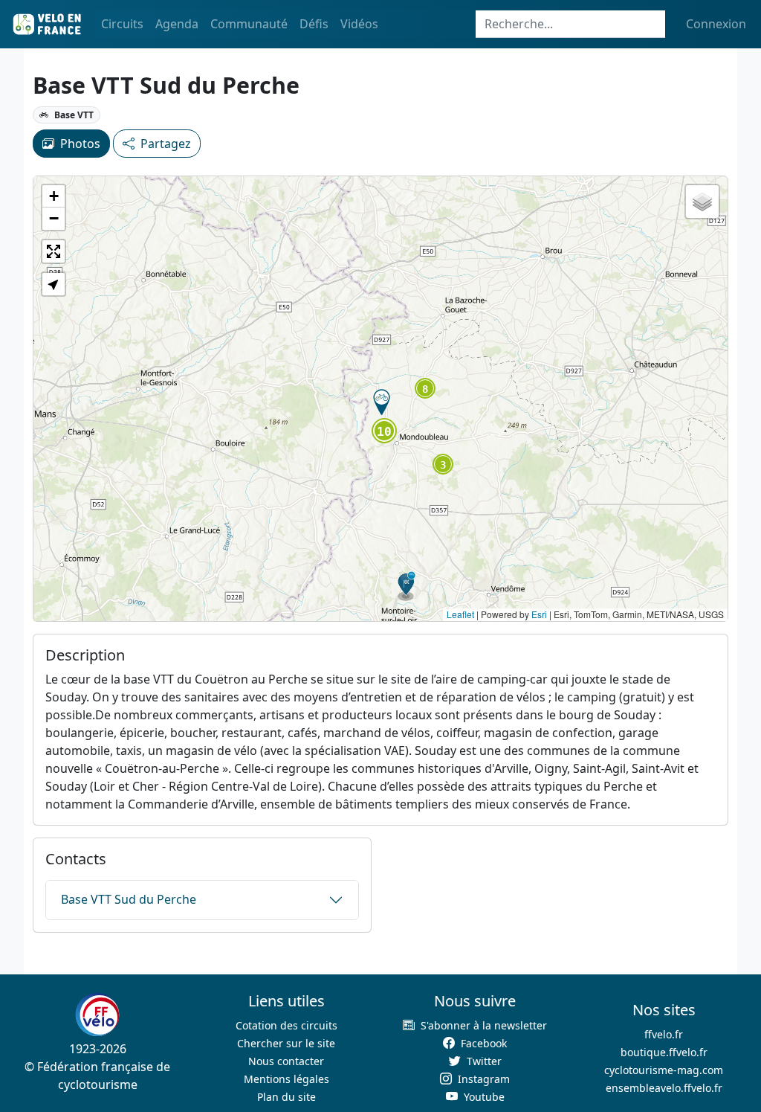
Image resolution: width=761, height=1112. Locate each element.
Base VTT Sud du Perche (128, 899)
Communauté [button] (249, 24)
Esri (539, 614)
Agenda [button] (176, 24)
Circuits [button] (122, 24)
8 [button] (425, 389)
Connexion (716, 24)
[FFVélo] (97, 1014)
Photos (80, 143)
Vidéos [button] (359, 24)
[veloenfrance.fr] (46, 24)
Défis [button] (313, 24)
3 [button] (443, 465)
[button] (381, 402)
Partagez (165, 143)
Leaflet (460, 614)
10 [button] (384, 432)
